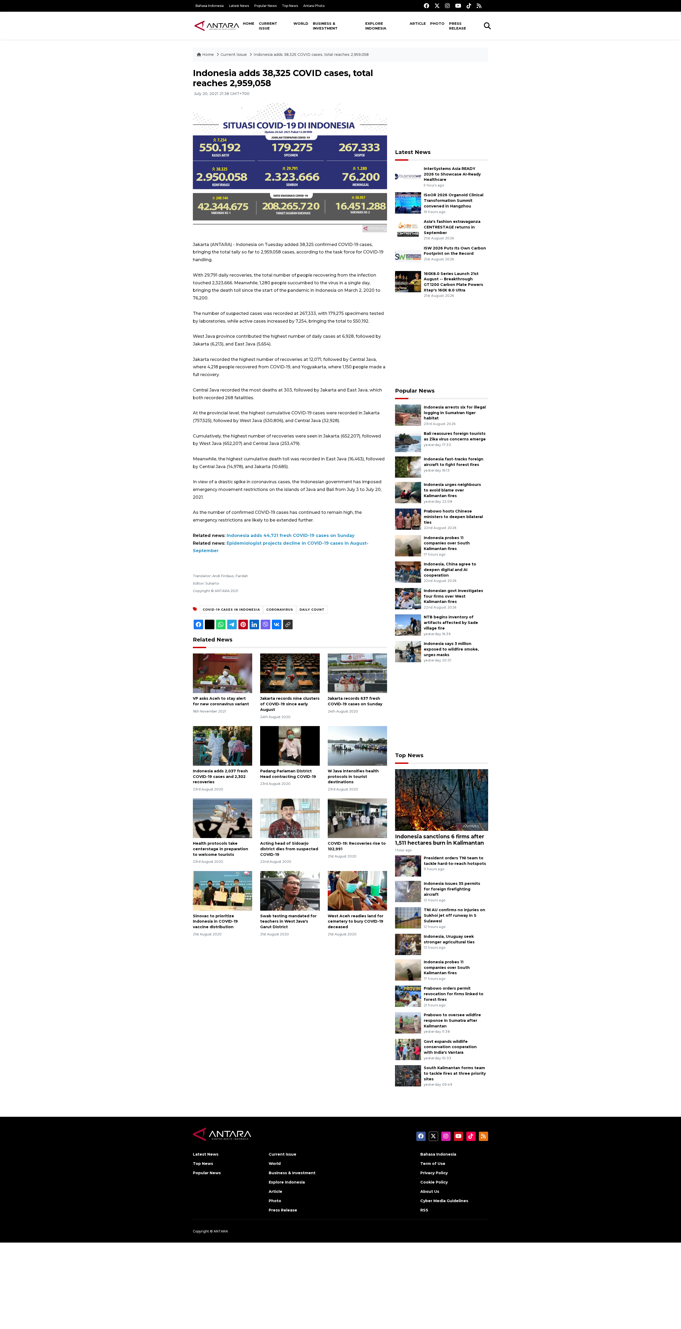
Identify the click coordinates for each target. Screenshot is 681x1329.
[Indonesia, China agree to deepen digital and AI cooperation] (408, 571)
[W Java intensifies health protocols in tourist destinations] (357, 745)
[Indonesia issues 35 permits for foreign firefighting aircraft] (408, 891)
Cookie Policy (434, 1182)
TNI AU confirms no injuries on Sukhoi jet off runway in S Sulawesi (454, 915)
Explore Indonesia (375, 25)
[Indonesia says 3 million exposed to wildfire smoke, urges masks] (408, 651)
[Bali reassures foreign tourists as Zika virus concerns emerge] (408, 441)
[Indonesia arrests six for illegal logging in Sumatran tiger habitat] (408, 414)
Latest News (239, 6)
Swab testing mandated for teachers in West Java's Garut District (288, 922)
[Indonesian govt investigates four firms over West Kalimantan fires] (408, 598)
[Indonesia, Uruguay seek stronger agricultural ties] (408, 944)
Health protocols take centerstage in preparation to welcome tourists (220, 849)
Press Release (457, 25)
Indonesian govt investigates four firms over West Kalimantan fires (453, 596)
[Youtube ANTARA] (458, 5)
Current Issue (268, 25)
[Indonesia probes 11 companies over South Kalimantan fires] (408, 545)
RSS (424, 1210)
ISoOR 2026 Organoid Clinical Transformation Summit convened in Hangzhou (453, 201)
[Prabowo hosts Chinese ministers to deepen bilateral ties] (408, 518)
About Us (429, 1191)
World (300, 23)
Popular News (265, 6)
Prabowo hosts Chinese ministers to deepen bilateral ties (453, 517)
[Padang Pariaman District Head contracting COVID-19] (289, 745)
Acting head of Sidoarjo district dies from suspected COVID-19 (289, 849)
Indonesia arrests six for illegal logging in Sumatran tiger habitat (455, 413)
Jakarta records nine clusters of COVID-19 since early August (289, 704)
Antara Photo (314, 6)
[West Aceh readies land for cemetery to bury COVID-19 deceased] (357, 890)
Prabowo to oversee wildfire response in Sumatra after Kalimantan (452, 1020)
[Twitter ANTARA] (437, 5)
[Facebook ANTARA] (426, 5)
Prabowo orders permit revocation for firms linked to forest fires (453, 994)
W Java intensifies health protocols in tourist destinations (353, 777)
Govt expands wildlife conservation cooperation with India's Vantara (450, 1047)
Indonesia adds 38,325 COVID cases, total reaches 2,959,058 (311, 54)
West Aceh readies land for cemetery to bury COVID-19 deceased (355, 922)
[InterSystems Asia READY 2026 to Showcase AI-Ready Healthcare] (408, 176)
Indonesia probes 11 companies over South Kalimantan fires (447, 543)
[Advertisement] (441, 105)
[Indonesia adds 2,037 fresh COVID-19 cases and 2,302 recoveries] (222, 745)
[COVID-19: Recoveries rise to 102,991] (357, 817)
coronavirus (279, 609)
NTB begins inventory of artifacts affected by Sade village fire (451, 623)
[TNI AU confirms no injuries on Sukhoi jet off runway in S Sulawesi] (408, 917)
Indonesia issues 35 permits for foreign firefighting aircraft (452, 889)
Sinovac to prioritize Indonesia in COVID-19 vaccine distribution (215, 922)
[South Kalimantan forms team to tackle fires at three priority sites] (408, 1075)
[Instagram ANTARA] (447, 5)
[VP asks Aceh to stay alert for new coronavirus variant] (222, 673)
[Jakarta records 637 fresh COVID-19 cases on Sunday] (357, 673)
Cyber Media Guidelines (444, 1200)
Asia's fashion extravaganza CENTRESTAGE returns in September (452, 227)
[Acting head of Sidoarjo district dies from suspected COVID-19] (289, 817)
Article (418, 23)
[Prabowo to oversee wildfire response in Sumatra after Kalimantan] (408, 1022)
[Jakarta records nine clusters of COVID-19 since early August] (289, 673)
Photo (437, 23)
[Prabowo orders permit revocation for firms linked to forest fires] (408, 996)
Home (248, 23)
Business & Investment (325, 25)
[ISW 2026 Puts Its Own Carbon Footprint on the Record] (408, 255)
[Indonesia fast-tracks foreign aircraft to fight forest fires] (408, 466)
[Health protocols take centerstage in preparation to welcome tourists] (222, 817)
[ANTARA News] (217, 25)
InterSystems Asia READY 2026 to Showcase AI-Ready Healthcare (452, 174)
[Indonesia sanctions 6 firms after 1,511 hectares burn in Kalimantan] (441, 799)
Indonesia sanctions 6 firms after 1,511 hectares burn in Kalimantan (439, 839)
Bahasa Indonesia (210, 6)
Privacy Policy (434, 1172)
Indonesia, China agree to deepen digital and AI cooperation (450, 570)
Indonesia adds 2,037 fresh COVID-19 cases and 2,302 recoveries (220, 777)
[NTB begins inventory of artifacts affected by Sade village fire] (408, 624)
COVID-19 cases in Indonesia (231, 609)
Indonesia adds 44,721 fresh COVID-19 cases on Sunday (291, 535)
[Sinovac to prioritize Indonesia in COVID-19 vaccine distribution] (222, 890)
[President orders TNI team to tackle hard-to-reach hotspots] (408, 865)
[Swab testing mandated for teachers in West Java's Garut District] (289, 890)
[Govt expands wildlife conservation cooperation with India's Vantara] (408, 1049)
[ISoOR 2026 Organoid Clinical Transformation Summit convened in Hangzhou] (408, 202)
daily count (312, 609)
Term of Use (432, 1163)
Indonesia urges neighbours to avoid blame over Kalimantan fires (452, 490)
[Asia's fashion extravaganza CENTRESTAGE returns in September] (408, 229)
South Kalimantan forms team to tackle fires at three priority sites (455, 1073)
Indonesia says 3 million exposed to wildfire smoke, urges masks (451, 649)
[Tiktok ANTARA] (469, 5)
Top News (290, 6)
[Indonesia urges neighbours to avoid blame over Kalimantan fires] (408, 492)
